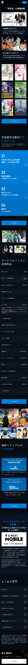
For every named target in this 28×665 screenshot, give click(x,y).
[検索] (20, 2)
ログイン (24, 2)
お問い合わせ (18, 656)
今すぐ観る (14, 121)
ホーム (3, 656)
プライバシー (12, 656)
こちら (24, 311)
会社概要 (7, 656)
